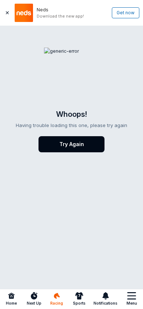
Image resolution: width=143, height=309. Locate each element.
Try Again (71, 144)
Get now (126, 12)
